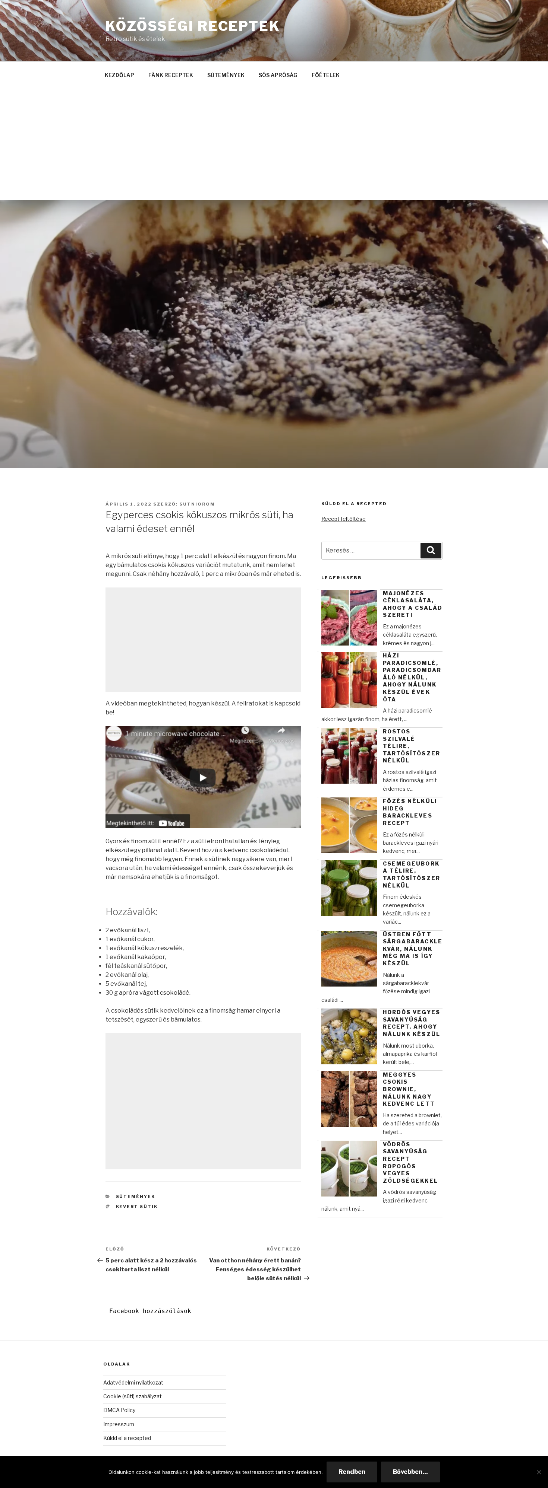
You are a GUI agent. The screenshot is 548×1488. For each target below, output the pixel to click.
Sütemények (135, 1196)
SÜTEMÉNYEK (226, 75)
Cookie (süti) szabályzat (132, 1396)
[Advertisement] (274, 144)
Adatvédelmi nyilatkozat (133, 1382)
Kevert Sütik (137, 1206)
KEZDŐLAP (119, 75)
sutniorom (197, 504)
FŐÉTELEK (326, 75)
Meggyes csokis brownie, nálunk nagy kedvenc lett (409, 1089)
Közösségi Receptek (192, 26)
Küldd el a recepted (127, 1438)
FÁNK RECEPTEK (170, 75)
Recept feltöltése (343, 519)
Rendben (351, 1471)
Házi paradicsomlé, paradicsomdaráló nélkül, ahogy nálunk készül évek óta (412, 677)
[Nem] (538, 1472)
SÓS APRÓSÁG (278, 75)
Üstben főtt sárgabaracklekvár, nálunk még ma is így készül (413, 948)
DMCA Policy (119, 1410)
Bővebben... (410, 1471)
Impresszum (118, 1424)
